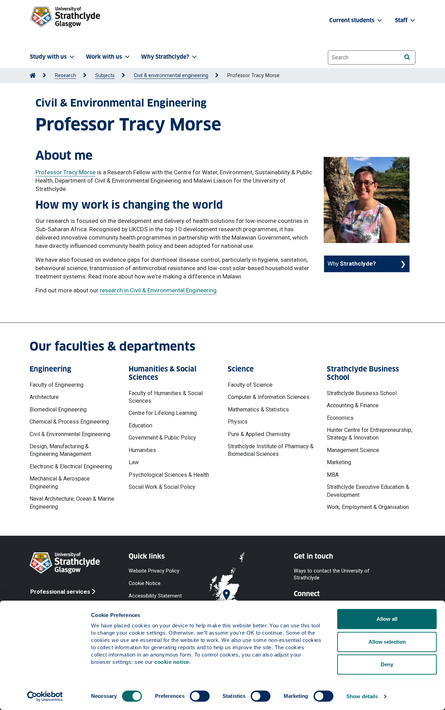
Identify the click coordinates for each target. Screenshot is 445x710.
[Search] (407, 57)
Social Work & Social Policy (162, 487)
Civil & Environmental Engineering (70, 434)
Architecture (44, 397)
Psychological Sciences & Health (169, 474)
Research (65, 75)
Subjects (105, 75)
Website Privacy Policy (154, 571)
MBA (333, 474)
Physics (238, 421)
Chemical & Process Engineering (69, 421)
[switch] (200, 696)
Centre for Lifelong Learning (163, 413)
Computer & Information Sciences (268, 397)
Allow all (387, 619)
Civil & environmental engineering (171, 75)
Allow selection (387, 642)
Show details (362, 696)
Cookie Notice (145, 583)
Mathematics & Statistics (258, 409)
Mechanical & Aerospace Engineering (60, 482)
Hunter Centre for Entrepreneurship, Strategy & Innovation (369, 434)
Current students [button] (352, 20)
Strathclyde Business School (362, 393)
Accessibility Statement (155, 596)
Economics (340, 418)
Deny (387, 664)
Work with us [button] (104, 56)
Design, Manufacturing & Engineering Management (60, 450)
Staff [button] (402, 20)
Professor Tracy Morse (65, 172)
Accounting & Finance (353, 405)
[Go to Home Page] (33, 75)
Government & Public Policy (162, 437)
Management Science (353, 450)
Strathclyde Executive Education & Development (368, 491)
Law (134, 462)
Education (140, 425)
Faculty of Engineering (56, 385)
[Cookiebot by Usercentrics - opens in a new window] (45, 696)
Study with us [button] (48, 56)
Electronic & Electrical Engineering (71, 466)
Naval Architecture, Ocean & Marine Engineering (72, 502)
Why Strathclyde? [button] (165, 56)
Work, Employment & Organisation (368, 507)
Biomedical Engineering (58, 409)
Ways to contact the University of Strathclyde (332, 574)
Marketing (339, 462)
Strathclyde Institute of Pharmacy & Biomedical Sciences (271, 450)
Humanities (142, 450)
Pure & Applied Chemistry (259, 434)
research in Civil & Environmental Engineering (158, 290)
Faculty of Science (250, 385)
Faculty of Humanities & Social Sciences (166, 397)
